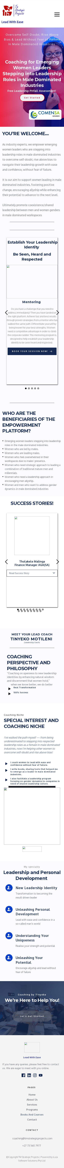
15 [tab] (34, 611)
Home (32, 1094)
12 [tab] (25, 611)
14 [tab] (31, 611)
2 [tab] (29, 388)
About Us (32, 1099)
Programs (32, 1109)
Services (32, 1104)
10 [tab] (19, 611)
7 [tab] (36, 609)
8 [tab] (40, 609)
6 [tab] (33, 609)
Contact (32, 1119)
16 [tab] (37, 611)
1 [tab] (26, 388)
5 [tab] (38, 388)
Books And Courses (32, 1114)
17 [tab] (40, 611)
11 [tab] (22, 611)
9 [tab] (43, 609)
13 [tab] (28, 611)
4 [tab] (35, 388)
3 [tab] (32, 388)
